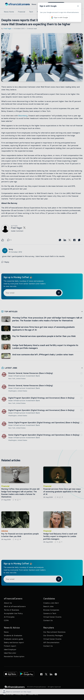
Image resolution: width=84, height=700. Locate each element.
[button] (42, 350)
